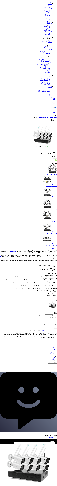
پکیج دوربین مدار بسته (42, 117)
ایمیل (56, 325)
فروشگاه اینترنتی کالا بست (53, 117)
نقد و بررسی (53, 248)
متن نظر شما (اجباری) (54, 322)
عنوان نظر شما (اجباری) (53, 317)
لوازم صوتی (53, 349)
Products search (54, 114)
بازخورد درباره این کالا (54, 150)
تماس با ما (53, 113)
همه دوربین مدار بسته (47, 30)
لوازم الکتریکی (53, 348)
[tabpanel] (28, 463)
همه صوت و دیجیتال (49, 96)
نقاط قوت (55, 318)
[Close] (56, 300)
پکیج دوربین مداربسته (13, 251)
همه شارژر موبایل (47, 72)
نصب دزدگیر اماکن (52, 353)
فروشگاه (54, 111)
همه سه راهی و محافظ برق (46, 68)
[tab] (27, 248)
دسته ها (54, 110)
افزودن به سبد (55, 158)
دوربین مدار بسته (47, 117)
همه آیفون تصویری (47, 48)
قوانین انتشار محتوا (42, 330)
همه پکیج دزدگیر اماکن (47, 7)
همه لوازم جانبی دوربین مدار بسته (45, 36)
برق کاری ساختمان (52, 354)
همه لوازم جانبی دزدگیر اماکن (46, 41)
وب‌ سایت (55, 327)
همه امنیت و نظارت (49, 42)
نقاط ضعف (55, 320)
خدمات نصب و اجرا (52, 352)
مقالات (54, 112)
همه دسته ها (52, 97)
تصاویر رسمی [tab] (51, 441)
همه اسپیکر (48, 85)
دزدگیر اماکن (53, 347)
